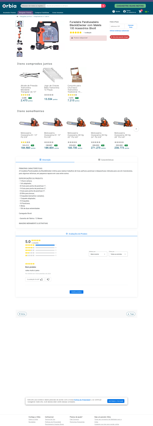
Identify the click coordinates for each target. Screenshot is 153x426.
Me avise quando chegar (120, 37)
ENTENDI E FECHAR (116, 401)
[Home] (9, 6)
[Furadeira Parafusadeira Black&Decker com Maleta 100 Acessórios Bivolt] (19, 24)
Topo (131, 314)
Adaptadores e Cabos (41, 16)
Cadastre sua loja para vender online (107, 424)
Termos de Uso (50, 419)
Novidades (32, 422)
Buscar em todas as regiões (33, 6)
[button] (147, 12)
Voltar (23, 314)
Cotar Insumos (57, 12)
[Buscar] (103, 6)
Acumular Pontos (9, 12)
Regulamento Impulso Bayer (54, 424)
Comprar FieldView (42, 12)
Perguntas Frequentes (77, 422)
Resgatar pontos (26, 16)
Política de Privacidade (82, 400)
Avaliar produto (76, 292)
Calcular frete (131, 26)
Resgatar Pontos (25, 12)
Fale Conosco (74, 419)
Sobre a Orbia (33, 419)
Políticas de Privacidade (53, 422)
